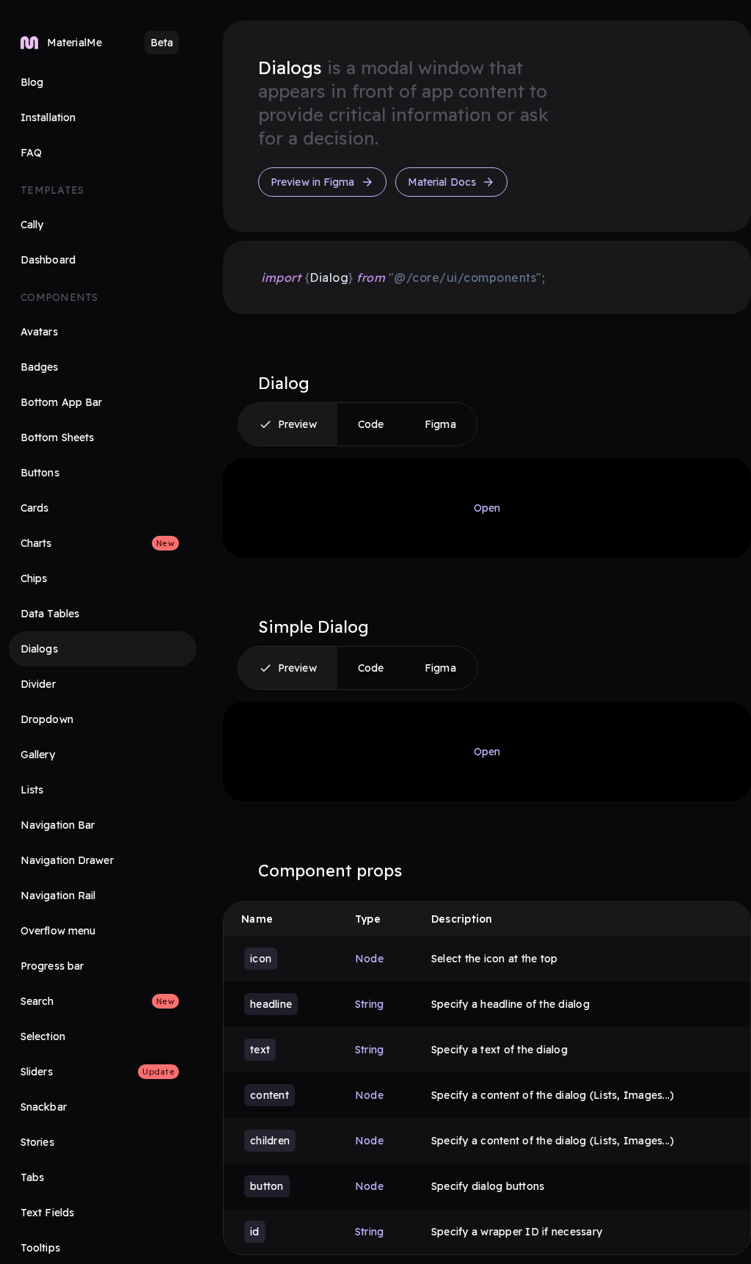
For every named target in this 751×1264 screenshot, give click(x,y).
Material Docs (442, 182)
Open (487, 508)
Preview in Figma (313, 182)
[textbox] (402, 277)
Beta (161, 42)
